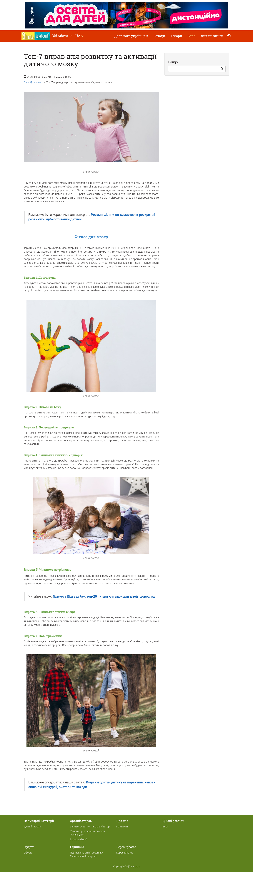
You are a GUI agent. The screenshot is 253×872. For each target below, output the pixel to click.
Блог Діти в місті (33, 82)
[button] (62, 36)
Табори (176, 36)
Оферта (28, 852)
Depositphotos (124, 852)
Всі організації (78, 839)
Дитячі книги (212, 36)
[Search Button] (222, 69)
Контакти (122, 826)
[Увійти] (229, 36)
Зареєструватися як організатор (90, 826)
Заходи (159, 36)
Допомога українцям (131, 36)
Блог (191, 36)
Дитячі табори (32, 826)
